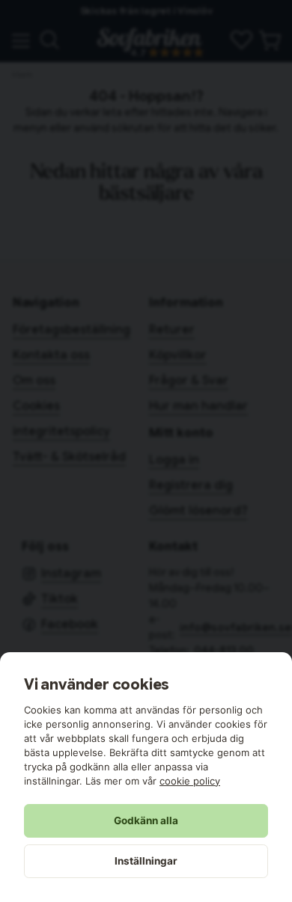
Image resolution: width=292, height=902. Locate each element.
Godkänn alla (146, 820)
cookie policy (189, 781)
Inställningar (146, 861)
